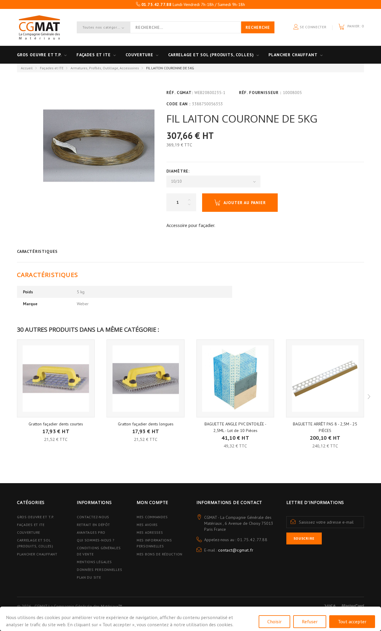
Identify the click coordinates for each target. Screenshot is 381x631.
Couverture (139, 54)
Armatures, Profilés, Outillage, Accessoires (105, 68)
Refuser (310, 621)
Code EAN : (178, 104)
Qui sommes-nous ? (96, 540)
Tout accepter (352, 621)
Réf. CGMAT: (179, 92)
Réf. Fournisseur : (260, 92)
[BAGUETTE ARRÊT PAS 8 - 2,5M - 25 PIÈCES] (325, 378)
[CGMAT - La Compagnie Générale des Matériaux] (39, 27)
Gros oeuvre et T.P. (39, 54)
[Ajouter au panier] (55, 427)
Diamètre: (178, 171)
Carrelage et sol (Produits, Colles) (211, 54)
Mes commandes (152, 517)
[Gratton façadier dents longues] (146, 378)
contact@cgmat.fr (235, 550)
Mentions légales (94, 562)
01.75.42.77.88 (252, 539)
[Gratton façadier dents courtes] (56, 378)
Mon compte (152, 502)
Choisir (274, 621)
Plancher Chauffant (292, 54)
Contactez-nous (93, 517)
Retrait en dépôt (93, 524)
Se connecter (312, 27)
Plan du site (89, 577)
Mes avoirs (147, 524)
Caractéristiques (37, 251)
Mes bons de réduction (159, 554)
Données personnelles (99, 569)
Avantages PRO (91, 532)
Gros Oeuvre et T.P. (35, 517)
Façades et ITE (93, 54)
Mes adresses (150, 532)
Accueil (27, 68)
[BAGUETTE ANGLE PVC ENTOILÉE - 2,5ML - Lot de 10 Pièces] (235, 378)
